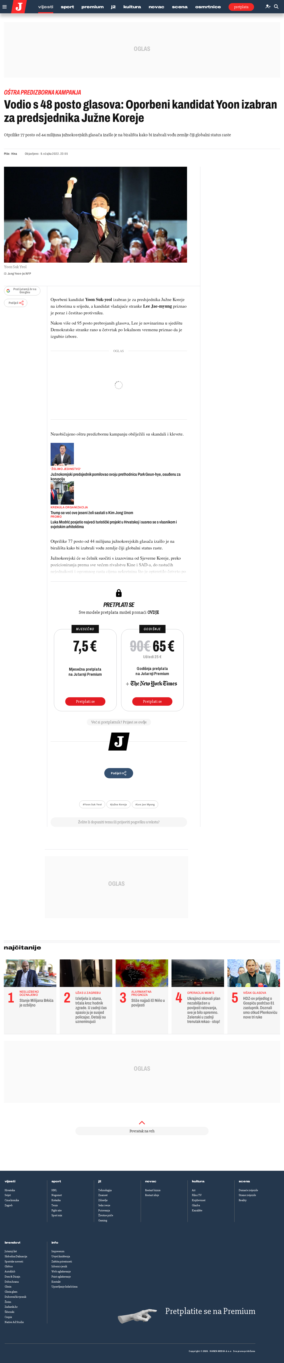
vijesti (10, 1181)
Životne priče (105, 1215)
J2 (113, 7)
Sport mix (56, 1215)
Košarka (56, 1200)
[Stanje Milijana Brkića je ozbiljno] (30, 974)
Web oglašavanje (61, 1271)
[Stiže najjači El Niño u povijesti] (142, 974)
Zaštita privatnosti (61, 1261)
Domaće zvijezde (248, 1190)
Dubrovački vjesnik (15, 1297)
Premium (92, 7)
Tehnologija (105, 1190)
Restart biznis (152, 1190)
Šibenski (9, 1312)
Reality (243, 1200)
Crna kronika (12, 1200)
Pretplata (241, 6)
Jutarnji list (11, 1251)
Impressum (57, 1251)
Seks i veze (104, 1205)
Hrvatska (10, 1190)
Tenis (54, 1205)
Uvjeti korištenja (60, 1256)
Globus (9, 1266)
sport (56, 1181)
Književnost (198, 1200)
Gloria (8, 1286)
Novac (157, 7)
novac (151, 1181)
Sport (67, 7)
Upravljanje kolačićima (64, 1286)
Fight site (56, 1210)
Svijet (8, 1195)
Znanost (103, 1195)
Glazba (196, 1205)
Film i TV (197, 1195)
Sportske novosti (14, 1261)
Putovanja (104, 1210)
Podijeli (13, 303)
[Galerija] (95, 215)
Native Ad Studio (14, 1322)
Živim (8, 1302)
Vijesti (45, 7)
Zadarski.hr (11, 1307)
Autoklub (10, 1271)
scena (244, 1181)
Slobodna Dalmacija (16, 1256)
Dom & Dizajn (12, 1276)
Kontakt (56, 1282)
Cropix (8, 1317)
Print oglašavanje (61, 1276)
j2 (99, 1181)
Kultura (132, 7)
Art (193, 1190)
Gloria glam (11, 1292)
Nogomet (56, 1195)
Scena (180, 7)
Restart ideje (152, 1195)
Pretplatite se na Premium (210, 1311)
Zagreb (9, 1205)
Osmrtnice (208, 7)
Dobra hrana (12, 1282)
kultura (198, 1181)
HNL (54, 1190)
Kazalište (197, 1210)
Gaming (102, 1220)
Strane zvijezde (247, 1195)
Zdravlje (103, 1200)
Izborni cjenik (59, 1266)
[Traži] (276, 6)
